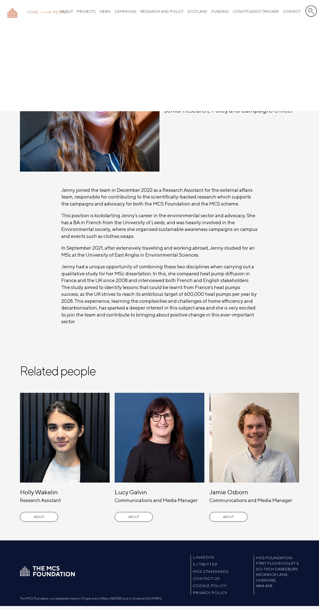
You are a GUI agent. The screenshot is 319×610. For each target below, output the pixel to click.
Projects (86, 12)
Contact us (206, 578)
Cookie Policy (210, 586)
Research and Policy (162, 12)
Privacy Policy (210, 593)
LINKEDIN (203, 557)
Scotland (197, 12)
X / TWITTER (205, 564)
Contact (292, 12)
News (105, 12)
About (39, 517)
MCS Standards (211, 571)
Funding (220, 12)
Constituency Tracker (256, 12)
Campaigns (126, 12)
